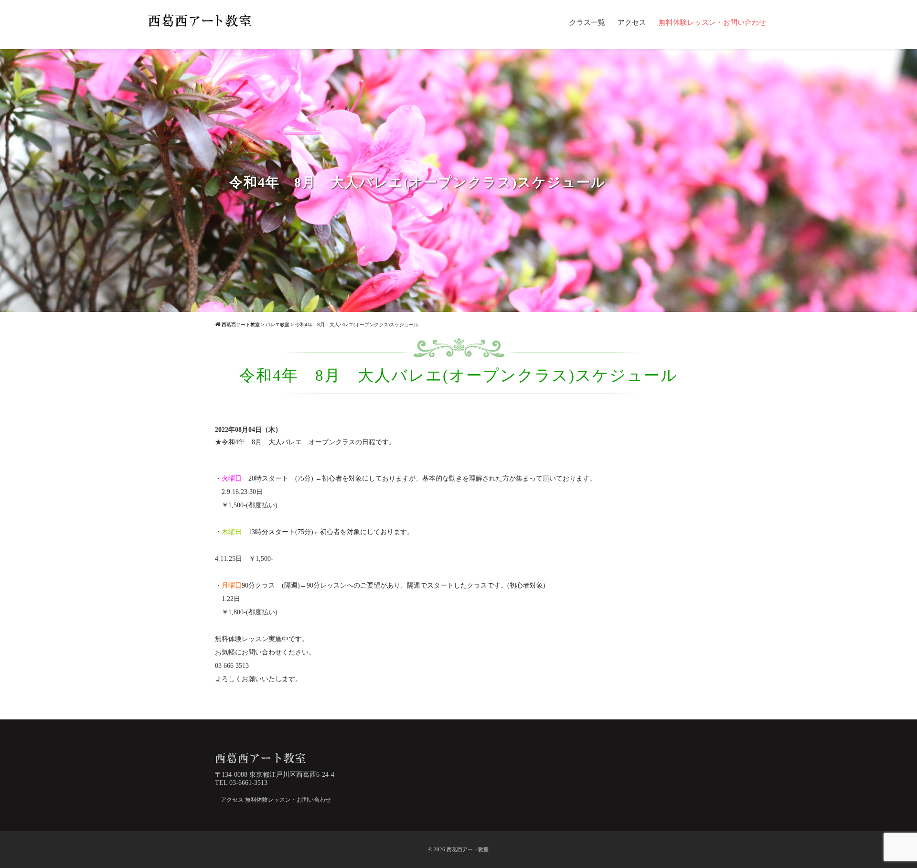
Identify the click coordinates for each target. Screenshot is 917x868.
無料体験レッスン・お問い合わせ (712, 22)
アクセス (632, 22)
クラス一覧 (587, 22)
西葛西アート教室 (468, 849)
